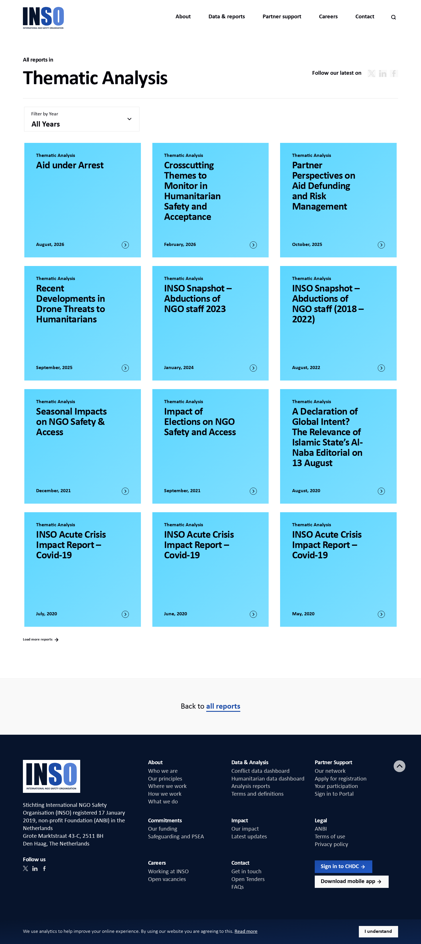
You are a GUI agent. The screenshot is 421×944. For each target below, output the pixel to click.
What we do (163, 802)
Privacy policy (331, 844)
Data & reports (226, 17)
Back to (210, 707)
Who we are (163, 771)
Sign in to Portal (334, 794)
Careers (328, 17)
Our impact (245, 829)
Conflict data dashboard (260, 771)
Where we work (167, 786)
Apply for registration (341, 779)
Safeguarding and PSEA (176, 837)
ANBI (321, 829)
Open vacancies (167, 879)
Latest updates (249, 837)
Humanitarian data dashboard (267, 779)
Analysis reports (250, 786)
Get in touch (246, 872)
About (183, 17)
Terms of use (330, 837)
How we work (165, 794)
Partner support (282, 17)
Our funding (162, 829)
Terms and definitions (257, 794)
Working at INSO (168, 872)
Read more (246, 931)
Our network (330, 771)
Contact (364, 17)
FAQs (237, 887)
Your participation (336, 786)
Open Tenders (248, 879)
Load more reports (38, 639)
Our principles (165, 779)
